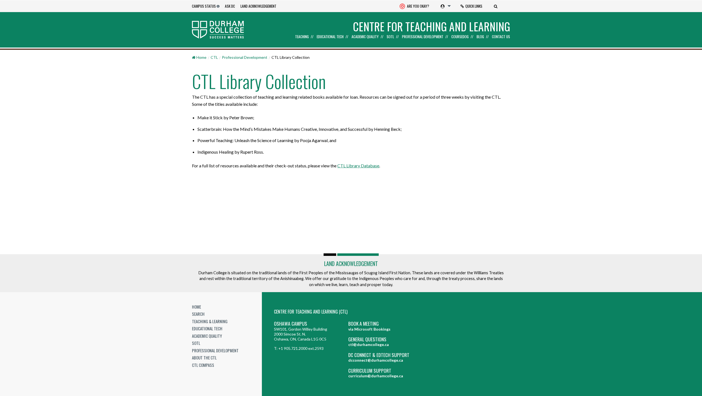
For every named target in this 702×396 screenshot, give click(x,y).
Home (196, 307)
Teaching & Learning (210, 321)
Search (198, 314)
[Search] (496, 6)
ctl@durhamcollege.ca (368, 344)
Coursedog (460, 37)
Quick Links (473, 6)
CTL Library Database (358, 165)
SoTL (390, 37)
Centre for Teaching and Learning (431, 26)
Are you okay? (417, 6)
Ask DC (230, 6)
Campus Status (204, 6)
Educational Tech (330, 37)
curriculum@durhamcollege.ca (375, 375)
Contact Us (501, 37)
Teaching (302, 37)
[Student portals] (444, 6)
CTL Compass (203, 365)
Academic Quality (365, 37)
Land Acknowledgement (258, 6)
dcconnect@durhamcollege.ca (375, 360)
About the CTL (204, 358)
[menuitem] (414, 6)
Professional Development (422, 37)
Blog (480, 37)
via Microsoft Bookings (369, 329)
